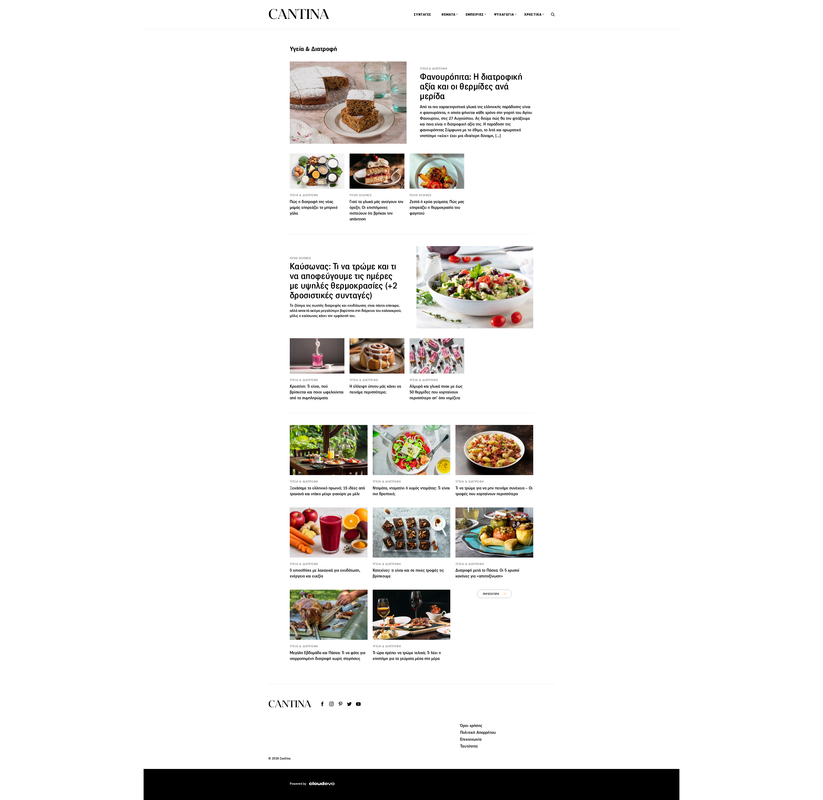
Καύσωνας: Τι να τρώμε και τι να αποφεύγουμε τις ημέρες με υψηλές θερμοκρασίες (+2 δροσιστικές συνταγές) (343, 281)
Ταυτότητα (469, 746)
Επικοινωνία (471, 739)
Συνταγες (422, 14)
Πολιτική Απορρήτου (478, 732)
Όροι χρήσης (471, 725)
